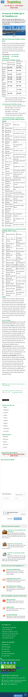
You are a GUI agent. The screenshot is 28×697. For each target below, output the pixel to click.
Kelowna (6, 420)
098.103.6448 (5, 56)
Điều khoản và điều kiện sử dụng (10, 631)
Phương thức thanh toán (8, 638)
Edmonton (5, 439)
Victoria (5, 418)
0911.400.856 (15, 56)
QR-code (20, 667)
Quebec (5, 423)
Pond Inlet (6, 431)
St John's (6, 412)
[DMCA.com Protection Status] (8, 667)
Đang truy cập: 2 (5, 672)
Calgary (5, 442)
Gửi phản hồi (19, 695)
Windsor (6, 426)
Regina (5, 407)
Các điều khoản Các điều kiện (9, 627)
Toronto (5, 447)
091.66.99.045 (15, 54)
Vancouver (5, 444)
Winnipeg (5, 436)
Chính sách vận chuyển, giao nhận (10, 633)
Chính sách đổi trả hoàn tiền (9, 636)
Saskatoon (6, 410)
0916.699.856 (5, 58)
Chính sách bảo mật (7, 629)
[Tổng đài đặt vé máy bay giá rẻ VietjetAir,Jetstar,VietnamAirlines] (14, 2)
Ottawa (5, 415)
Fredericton (6, 428)
